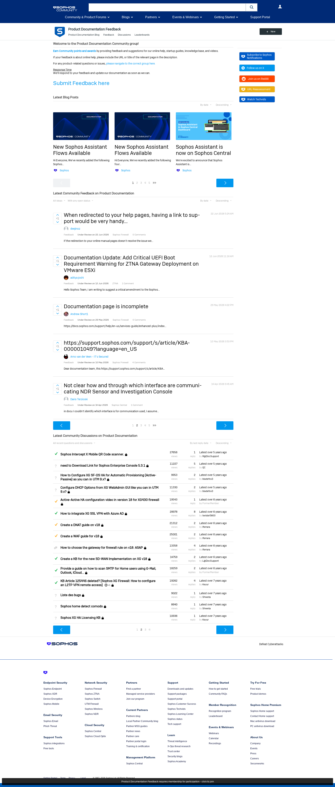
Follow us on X (255, 68)
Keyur (205, 584)
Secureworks (257, 763)
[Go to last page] (155, 183)
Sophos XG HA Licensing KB (80, 618)
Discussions (124, 34)
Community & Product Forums (85, 17)
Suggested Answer (56, 501)
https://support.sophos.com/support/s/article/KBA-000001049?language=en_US (127, 345)
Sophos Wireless (94, 709)
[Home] (70, 8)
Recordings (215, 743)
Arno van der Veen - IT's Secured (89, 356)
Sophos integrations (54, 743)
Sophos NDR (92, 714)
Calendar (214, 738)
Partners (151, 17)
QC (203, 467)
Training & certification (138, 746)
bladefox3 (207, 479)
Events (253, 748)
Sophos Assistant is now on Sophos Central (203, 149)
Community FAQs (218, 694)
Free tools (48, 748)
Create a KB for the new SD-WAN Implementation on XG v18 (103, 559)
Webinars (214, 733)
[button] (251, 7)
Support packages (177, 694)
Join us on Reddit (258, 79)
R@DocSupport (210, 456)
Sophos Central (93, 731)
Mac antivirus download (262, 721)
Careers (254, 758)
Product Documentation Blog (83, 34)
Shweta (206, 597)
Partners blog (133, 716)
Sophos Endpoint (52, 688)
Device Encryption (53, 699)
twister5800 (209, 515)
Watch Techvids (256, 99)
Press (253, 753)
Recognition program (220, 711)
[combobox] (167, 7)
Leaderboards (142, 34)
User (280, 7)
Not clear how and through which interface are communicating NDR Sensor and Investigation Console (133, 388)
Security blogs (175, 756)
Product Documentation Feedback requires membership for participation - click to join (167, 781)
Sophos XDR (50, 694)
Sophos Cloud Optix (95, 736)
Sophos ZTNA (92, 694)
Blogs (126, 17)
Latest (213, 452)
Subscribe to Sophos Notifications (259, 56)
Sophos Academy (177, 761)
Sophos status (175, 719)
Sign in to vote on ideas (57, 215)
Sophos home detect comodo (81, 606)
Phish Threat (50, 726)
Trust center (174, 751)
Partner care (132, 736)
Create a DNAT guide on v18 (80, 525)
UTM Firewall (92, 704)
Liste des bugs (70, 595)
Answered (56, 454)
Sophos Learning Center (180, 714)
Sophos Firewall (93, 688)
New (273, 31)
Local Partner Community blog (142, 721)
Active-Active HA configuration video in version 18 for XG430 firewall (109, 500)
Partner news (133, 731)
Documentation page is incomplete (106, 306)
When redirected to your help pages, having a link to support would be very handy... (132, 218)
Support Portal (260, 17)
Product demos (258, 694)
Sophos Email (50, 721)
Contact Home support (262, 716)
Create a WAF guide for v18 (79, 536)
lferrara (206, 527)
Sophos (64, 170)
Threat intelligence (177, 741)
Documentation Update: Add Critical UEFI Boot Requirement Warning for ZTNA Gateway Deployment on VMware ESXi (131, 264)
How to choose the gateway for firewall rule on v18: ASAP (101, 548)
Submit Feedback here (81, 83)
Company (255, 743)
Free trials (255, 688)
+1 (109, 585)
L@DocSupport (210, 560)
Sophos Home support (262, 711)
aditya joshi (77, 277)
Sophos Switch (92, 699)
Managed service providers (140, 694)
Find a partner (133, 688)
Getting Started (224, 17)
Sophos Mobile (51, 704)
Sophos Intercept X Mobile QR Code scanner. (92, 454)
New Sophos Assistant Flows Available (80, 149)
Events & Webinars (185, 17)
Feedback (108, 34)
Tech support (174, 724)
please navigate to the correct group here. (130, 63)
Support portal (175, 699)
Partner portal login (136, 741)
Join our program (135, 699)
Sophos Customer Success (182, 704)
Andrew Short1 (79, 314)
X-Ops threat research (179, 746)
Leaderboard (216, 716)
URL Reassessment (258, 89)
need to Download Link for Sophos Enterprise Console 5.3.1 (102, 465)
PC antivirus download (262, 726)
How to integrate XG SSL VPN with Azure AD (92, 514)
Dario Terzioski (79, 399)
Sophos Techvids (177, 709)
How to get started (218, 688)
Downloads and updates (180, 688)
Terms (63, 778)
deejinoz (75, 228)
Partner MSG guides (137, 726)
